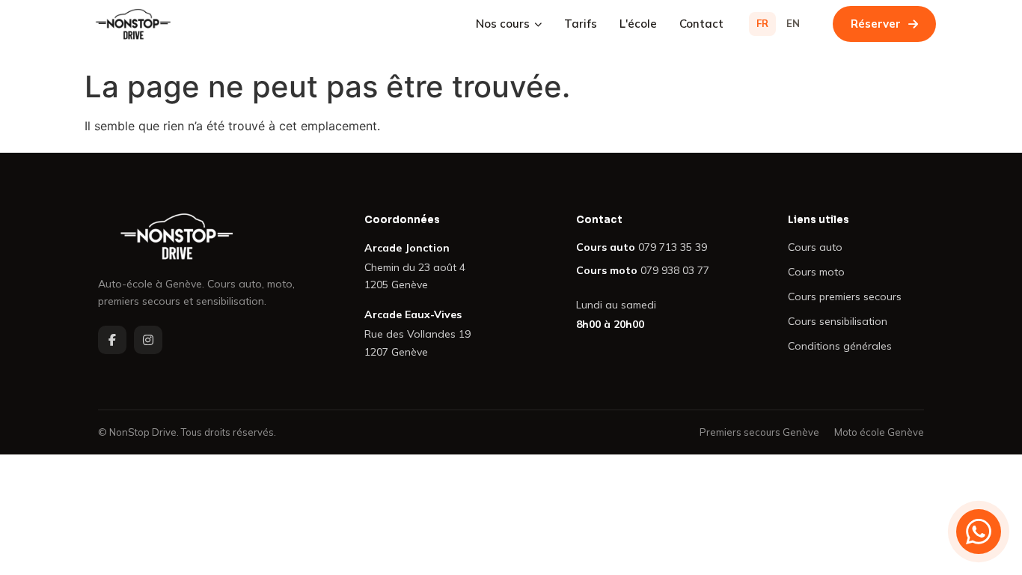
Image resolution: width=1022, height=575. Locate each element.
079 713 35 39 (672, 247)
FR (762, 23)
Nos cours (503, 23)
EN (793, 23)
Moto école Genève (879, 432)
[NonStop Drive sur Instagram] (148, 340)
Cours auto (815, 247)
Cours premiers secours (845, 296)
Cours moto (816, 272)
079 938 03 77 (674, 270)
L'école (638, 23)
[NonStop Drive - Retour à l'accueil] (133, 24)
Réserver (876, 23)
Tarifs (580, 23)
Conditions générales (840, 346)
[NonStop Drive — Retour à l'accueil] (207, 237)
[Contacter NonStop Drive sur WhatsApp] (978, 531)
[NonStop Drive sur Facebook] (112, 340)
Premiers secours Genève (759, 432)
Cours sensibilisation (837, 321)
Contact (701, 23)
